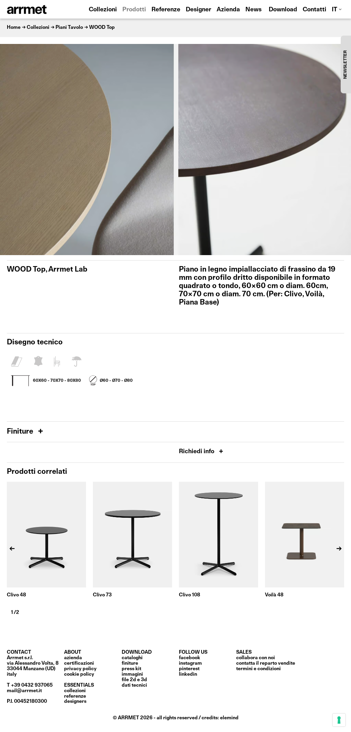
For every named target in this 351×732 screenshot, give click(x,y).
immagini (132, 674)
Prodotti (134, 10)
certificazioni (79, 663)
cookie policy (79, 674)
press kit (131, 668)
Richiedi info (197, 452)
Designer (198, 10)
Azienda (228, 10)
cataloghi (132, 657)
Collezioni (103, 10)
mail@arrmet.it (24, 690)
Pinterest (189, 668)
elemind (229, 718)
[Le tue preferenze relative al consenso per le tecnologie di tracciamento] (339, 720)
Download (283, 10)
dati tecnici (134, 685)
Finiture (21, 431)
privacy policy (80, 668)
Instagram (190, 663)
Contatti (314, 10)
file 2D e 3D (134, 679)
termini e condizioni (258, 668)
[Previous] (8, 149)
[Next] (342, 149)
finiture (130, 663)
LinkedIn (188, 674)
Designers (75, 701)
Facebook (189, 657)
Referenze (166, 10)
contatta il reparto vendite (265, 663)
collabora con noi (255, 657)
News (253, 10)
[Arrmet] (45, 9)
